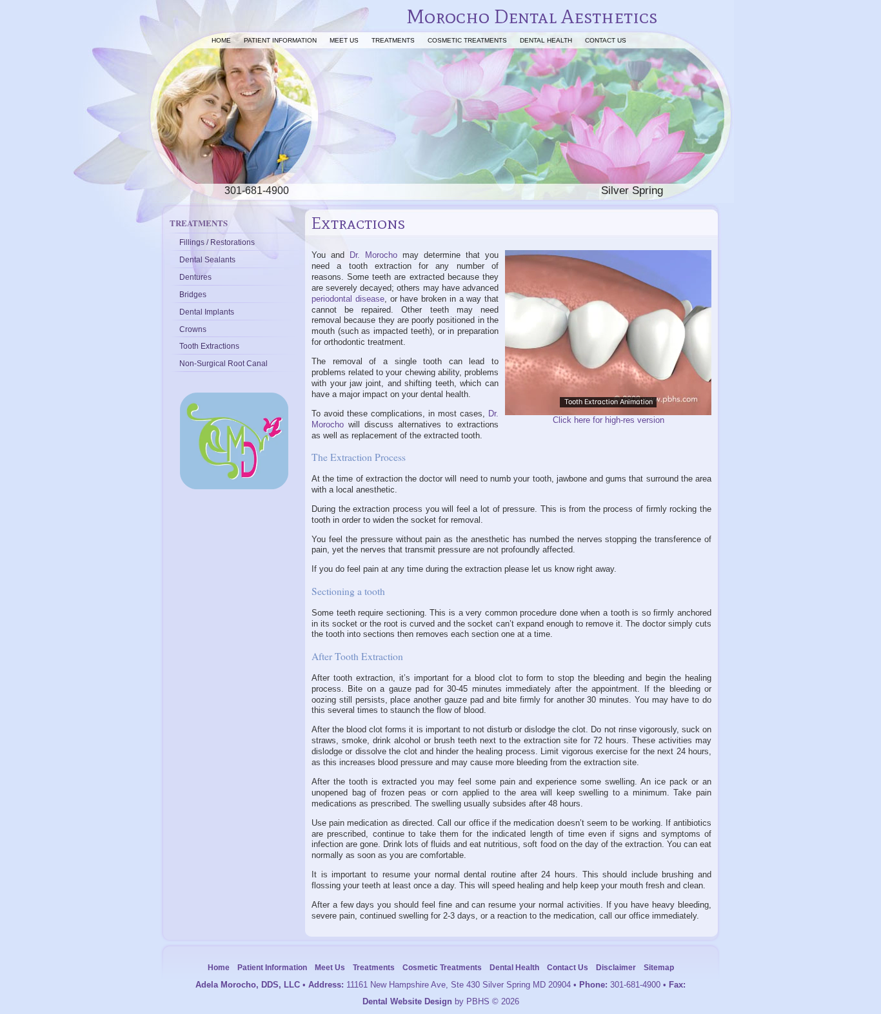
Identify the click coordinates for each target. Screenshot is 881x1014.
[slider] (607, 405)
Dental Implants (206, 311)
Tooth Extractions (209, 346)
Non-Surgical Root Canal (223, 363)
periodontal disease (348, 299)
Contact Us (605, 40)
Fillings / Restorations (217, 242)
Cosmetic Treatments (467, 40)
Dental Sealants (207, 259)
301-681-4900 (635, 985)
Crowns (192, 329)
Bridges (192, 294)
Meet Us (344, 40)
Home (221, 40)
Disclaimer (616, 967)
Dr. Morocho (373, 255)
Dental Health (546, 40)
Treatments (393, 40)
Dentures (195, 277)
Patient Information (280, 40)
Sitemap (659, 967)
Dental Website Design (407, 1001)
